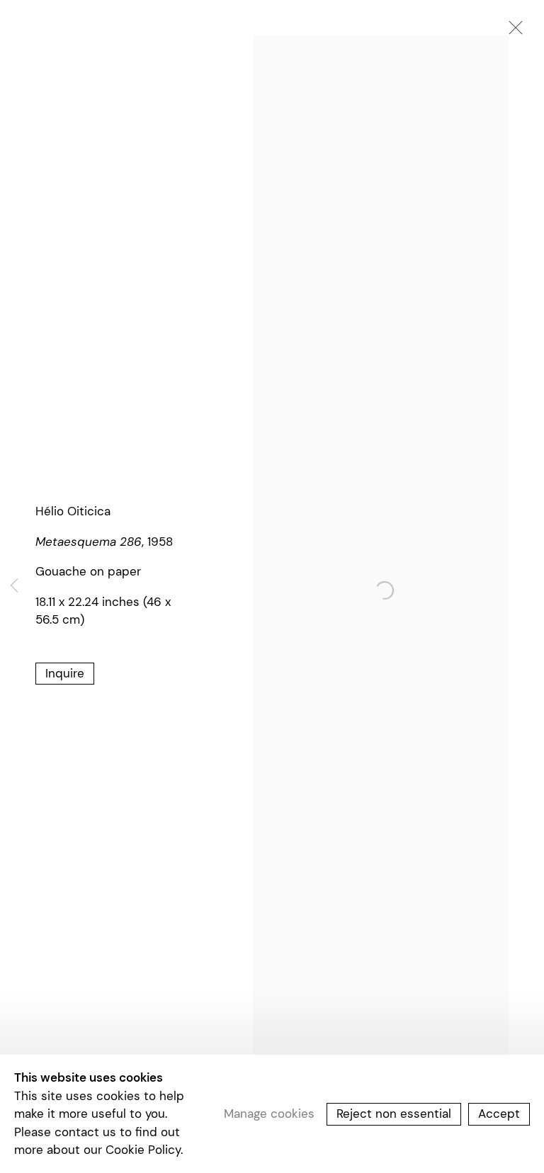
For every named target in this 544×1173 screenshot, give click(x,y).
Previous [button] (14, 586)
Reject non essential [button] (393, 1113)
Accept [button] (499, 1113)
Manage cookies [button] (269, 1113)
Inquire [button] (64, 673)
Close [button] (512, 31)
